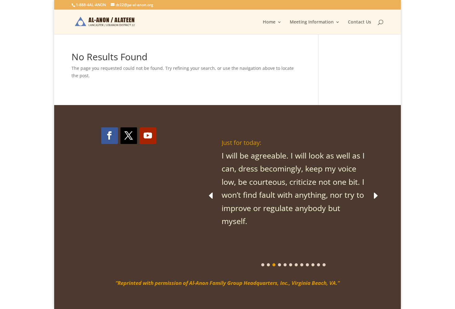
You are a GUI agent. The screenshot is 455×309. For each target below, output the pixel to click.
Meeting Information (312, 22)
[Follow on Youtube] (148, 135)
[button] (375, 195)
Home (269, 22)
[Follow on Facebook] (109, 135)
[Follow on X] (128, 135)
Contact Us (359, 22)
